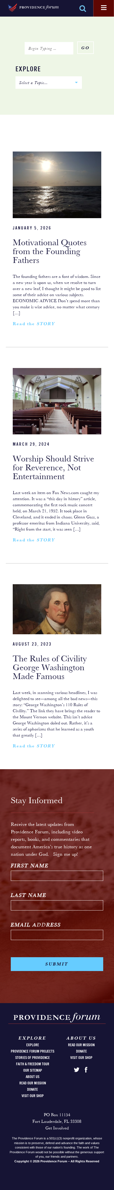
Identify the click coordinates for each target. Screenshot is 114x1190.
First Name (30, 866)
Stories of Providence (32, 1058)
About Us (32, 1077)
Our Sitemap (32, 1070)
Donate (32, 1090)
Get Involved (57, 1128)
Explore (28, 69)
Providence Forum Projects (32, 1051)
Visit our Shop (33, 1096)
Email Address (36, 925)
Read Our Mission (32, 1083)
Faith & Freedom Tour (32, 1064)
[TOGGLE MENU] (104, 8)
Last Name (28, 895)
